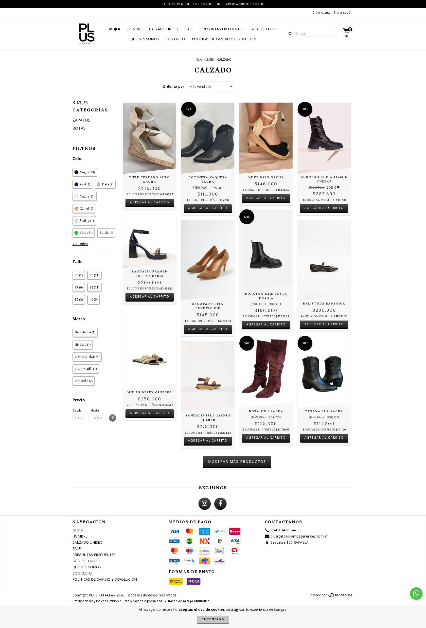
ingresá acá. (153, 601)
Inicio (198, 59)
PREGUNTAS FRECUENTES (222, 29)
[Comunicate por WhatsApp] (416, 593)
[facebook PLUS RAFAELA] (220, 504)
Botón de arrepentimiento (189, 601)
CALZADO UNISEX (163, 29)
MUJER (114, 29)
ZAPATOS (81, 120)
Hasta (95, 410)
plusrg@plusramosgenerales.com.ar (299, 536)
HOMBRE (134, 29)
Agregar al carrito (149, 202)
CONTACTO (175, 38)
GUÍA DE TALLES (264, 29)
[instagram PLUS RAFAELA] (204, 504)
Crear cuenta (322, 12)
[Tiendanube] (332, 596)
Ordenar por (173, 86)
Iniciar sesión (343, 12)
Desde (77, 410)
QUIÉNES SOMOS (144, 38)
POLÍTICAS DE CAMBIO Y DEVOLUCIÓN (224, 38)
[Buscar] (289, 33)
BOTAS (79, 128)
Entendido (213, 619)
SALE (189, 29)
